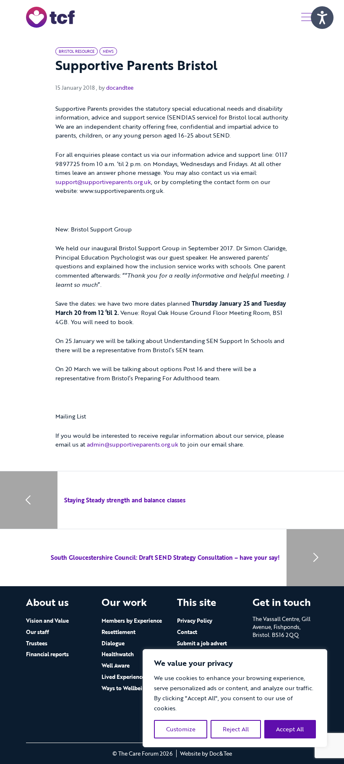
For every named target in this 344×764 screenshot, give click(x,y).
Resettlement (119, 632)
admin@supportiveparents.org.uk (132, 444)
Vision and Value (47, 620)
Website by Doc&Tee (206, 753)
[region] (235, 698)
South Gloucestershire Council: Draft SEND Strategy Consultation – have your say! (165, 557)
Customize (180, 729)
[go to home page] (50, 16)
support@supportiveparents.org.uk (103, 181)
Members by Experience (132, 620)
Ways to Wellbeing (125, 688)
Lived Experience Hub (129, 677)
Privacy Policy (194, 620)
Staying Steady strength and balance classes (124, 500)
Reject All (236, 729)
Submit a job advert (202, 643)
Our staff (37, 632)
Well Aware (116, 665)
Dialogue (113, 643)
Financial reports (47, 654)
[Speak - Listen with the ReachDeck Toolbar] (322, 17)
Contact (187, 632)
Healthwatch (118, 654)
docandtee (119, 87)
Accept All (290, 729)
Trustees (36, 643)
